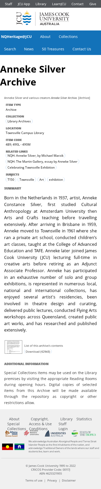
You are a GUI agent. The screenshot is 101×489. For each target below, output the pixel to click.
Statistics (84, 418)
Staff (8, 4)
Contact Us (82, 48)
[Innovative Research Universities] (31, 433)
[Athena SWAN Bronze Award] (11, 433)
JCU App (24, 4)
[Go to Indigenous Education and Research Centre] (7, 447)
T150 (11, 179)
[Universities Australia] (55, 433)
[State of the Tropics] (84, 433)
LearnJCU (59, 4)
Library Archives (19, 121)
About (45, 36)
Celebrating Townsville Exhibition (31, 167)
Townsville (26, 179)
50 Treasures (53, 48)
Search (10, 48)
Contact (77, 4)
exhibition (56, 179)
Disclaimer (69, 480)
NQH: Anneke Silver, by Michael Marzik (35, 155)
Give (92, 4)
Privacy (52, 480)
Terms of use (33, 480)
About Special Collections (16, 423)
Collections (68, 36)
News (29, 48)
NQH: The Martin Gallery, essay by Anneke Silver (42, 161)
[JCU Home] (43, 18)
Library (40, 4)
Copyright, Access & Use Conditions (40, 423)
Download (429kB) (38, 351)
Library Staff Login (66, 423)
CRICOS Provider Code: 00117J (50, 469)
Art (41, 179)
